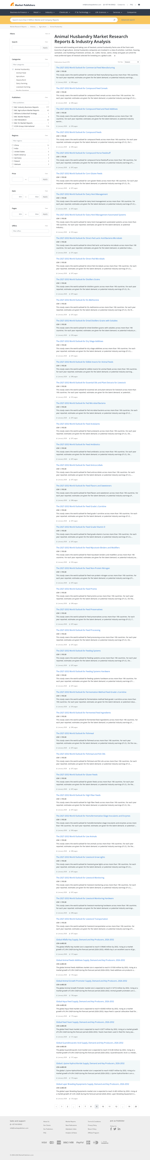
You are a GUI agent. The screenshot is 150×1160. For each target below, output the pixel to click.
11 (110, 1106)
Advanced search (128, 20)
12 (116, 1106)
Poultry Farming (22, 90)
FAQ (131, 5)
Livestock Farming (23, 87)
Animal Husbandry (22, 69)
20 (136, 1106)
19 (129, 1106)
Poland (17, 161)
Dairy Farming (21, 83)
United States (19, 151)
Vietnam (17, 164)
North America (20, 155)
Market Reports (71, 1122)
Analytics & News (71, 1133)
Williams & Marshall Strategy (25, 113)
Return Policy (92, 1129)
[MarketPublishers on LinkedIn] (119, 1129)
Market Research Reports (18, 26)
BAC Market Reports (22, 117)
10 (103, 1106)
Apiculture (20, 76)
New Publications (71, 1125)
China (16, 145)
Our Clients (47, 1125)
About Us (46, 1122)
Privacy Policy (92, 1125)
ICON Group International (24, 126)
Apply (45, 48)
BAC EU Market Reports (23, 123)
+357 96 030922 (110, 5)
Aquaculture (21, 80)
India (16, 148)
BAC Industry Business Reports (26, 107)
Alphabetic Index (71, 1129)
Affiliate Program (93, 1133)
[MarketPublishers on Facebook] (111, 1129)
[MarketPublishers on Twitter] (114, 1129)
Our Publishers (48, 1129)
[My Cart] (139, 4)
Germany (17, 158)
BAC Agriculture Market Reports (26, 110)
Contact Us (121, 5)
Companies (132, 12)
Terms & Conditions (94, 1122)
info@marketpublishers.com (92, 5)
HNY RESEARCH (20, 120)
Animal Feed (21, 73)
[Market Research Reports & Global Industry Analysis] (23, 4)
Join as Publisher (117, 1121)
